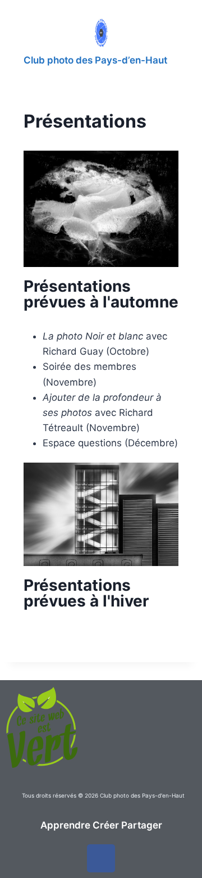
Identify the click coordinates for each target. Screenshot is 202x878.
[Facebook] (101, 858)
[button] (164, 31)
